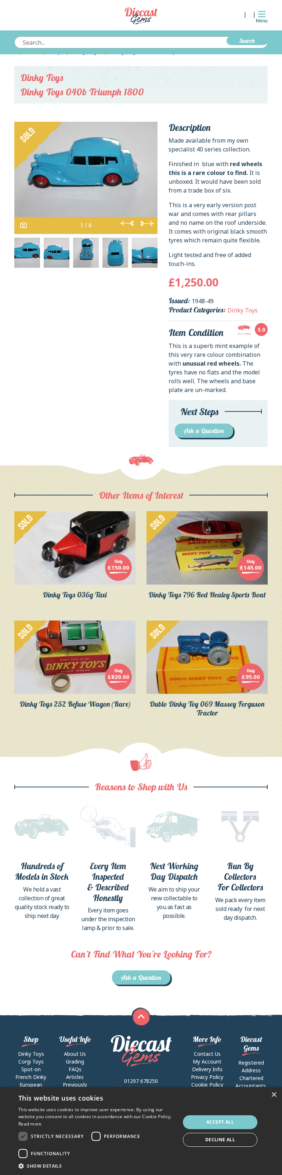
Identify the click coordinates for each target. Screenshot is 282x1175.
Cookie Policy (207, 1084)
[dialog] (141, 1131)
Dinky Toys (42, 78)
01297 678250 (141, 1080)
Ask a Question (204, 431)
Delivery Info (207, 1069)
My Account (207, 1061)
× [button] (273, 1095)
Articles (75, 1076)
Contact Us (207, 1053)
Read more (30, 1124)
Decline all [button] (220, 1139)
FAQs (75, 1069)
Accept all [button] (220, 1122)
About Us (75, 1053)
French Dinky (30, 1076)
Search (247, 40)
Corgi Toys (31, 1061)
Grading (75, 1061)
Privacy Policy (207, 1076)
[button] (97, 1165)
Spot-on (31, 1069)
